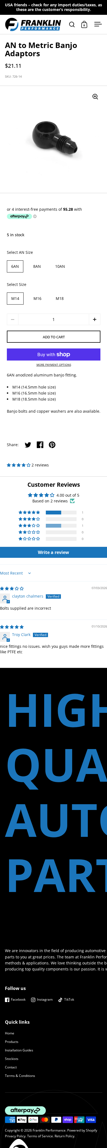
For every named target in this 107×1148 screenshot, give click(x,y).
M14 (15, 298)
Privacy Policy (15, 1136)
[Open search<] (72, 24)
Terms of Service (40, 1136)
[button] (94, 319)
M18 (60, 298)
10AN (60, 266)
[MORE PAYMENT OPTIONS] (53, 354)
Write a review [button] (53, 552)
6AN (15, 266)
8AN (37, 266)
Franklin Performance (49, 1130)
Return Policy (64, 1136)
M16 (37, 298)
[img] (12, 588)
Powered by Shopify (82, 1130)
